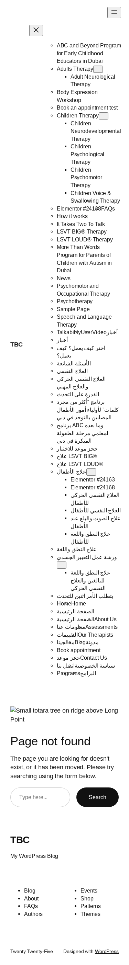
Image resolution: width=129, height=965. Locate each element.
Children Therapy (78, 115)
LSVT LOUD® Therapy (85, 239)
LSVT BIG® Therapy (82, 231)
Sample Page (73, 309)
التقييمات (67, 635)
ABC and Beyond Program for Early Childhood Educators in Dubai (89, 53)
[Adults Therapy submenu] (98, 69)
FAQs (108, 208)
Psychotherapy (75, 301)
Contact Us (93, 658)
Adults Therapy (75, 69)
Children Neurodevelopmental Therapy (96, 131)
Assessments (101, 627)
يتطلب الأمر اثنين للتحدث (85, 596)
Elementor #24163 (93, 479)
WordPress (107, 951)
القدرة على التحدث (78, 394)
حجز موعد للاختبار (77, 448)
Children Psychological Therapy (88, 154)
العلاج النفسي (72, 371)
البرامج (88, 673)
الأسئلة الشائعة (74, 363)
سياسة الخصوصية (95, 665)
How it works (72, 216)
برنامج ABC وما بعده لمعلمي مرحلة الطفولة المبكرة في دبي (83, 433)
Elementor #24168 (93, 487)
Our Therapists (96, 635)
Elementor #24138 (79, 208)
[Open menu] (114, 12)
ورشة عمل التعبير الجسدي (87, 557)
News (64, 278)
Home (64, 603)
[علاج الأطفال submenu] (91, 472)
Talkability (69, 332)
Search (97, 797)
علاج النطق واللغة (77, 549)
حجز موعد (68, 658)
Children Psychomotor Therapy (86, 177)
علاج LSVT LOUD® (80, 464)
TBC (16, 344)
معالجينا (66, 642)
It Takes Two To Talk (81, 224)
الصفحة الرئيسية (75, 611)
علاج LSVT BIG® (77, 456)
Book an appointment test (87, 107)
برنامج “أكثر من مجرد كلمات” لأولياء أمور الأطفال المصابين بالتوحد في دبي (88, 409)
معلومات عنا (71, 627)
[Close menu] (36, 30)
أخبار (112, 332)
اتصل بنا (66, 665)
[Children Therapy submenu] (103, 116)
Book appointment (78, 650)
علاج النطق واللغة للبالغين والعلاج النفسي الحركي (91, 580)
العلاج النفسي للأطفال (96, 510)
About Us (105, 619)
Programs (68, 673)
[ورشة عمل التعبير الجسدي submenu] (61, 565)
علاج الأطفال (71, 471)
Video (99, 332)
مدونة (92, 642)
